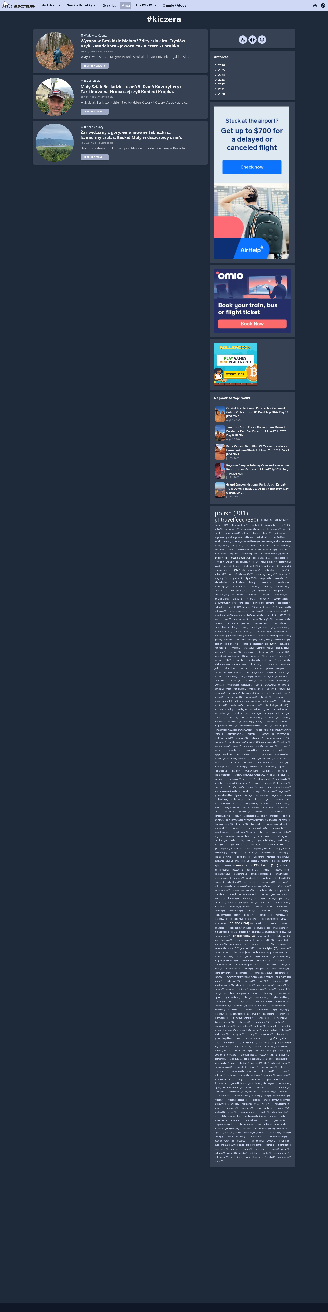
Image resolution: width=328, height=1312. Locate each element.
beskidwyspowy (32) (266, 574)
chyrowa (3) (270, 684)
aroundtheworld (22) (270, 566)
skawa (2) (219, 1161)
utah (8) (264, 519)
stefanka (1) (264, 795)
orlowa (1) (272, 819)
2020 (221, 94)
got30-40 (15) (259, 561)
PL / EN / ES (144, 5)
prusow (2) (232, 783)
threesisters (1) (257, 1136)
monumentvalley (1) (224, 602)
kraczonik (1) (257, 824)
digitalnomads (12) (281, 1128)
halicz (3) (244, 717)
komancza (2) (239, 672)
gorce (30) (239, 570)
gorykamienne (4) (265, 985)
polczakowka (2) (222, 873)
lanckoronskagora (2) (261, 873)
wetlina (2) (249, 647)
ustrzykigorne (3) (265, 647)
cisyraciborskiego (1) (265, 1108)
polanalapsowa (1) (223, 940)
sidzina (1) (286, 742)
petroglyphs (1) (222, 545)
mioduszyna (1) (241, 832)
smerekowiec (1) (264, 890)
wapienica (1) (267, 803)
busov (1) (286, 894)
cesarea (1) (260, 1157)
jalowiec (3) (247, 960)
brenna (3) (251, 598)
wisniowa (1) (231, 989)
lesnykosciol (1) (280, 598)
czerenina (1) (283, 1071)
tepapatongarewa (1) (269, 1116)
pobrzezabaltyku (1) (240, 1062)
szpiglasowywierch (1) (225, 1124)
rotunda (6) (284, 688)
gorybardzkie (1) (222, 1062)
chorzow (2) (267, 758)
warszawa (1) (283, 1075)
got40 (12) (248, 574)
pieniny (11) (260, 676)
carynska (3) (235, 647)
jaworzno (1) (242, 738)
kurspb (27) (235, 894)
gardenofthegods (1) (271, 553)
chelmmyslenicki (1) (224, 774)
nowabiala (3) (253, 869)
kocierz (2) (269, 848)
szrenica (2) (254, 594)
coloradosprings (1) (251, 553)
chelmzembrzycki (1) (224, 856)
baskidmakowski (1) (224, 832)
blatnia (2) (237, 598)
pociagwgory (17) (244, 561)
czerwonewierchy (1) (245, 1132)
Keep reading (92, 65)
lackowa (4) (248, 721)
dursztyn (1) (252, 910)
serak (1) (244, 627)
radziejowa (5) (269, 701)
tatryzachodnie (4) (242, 1046)
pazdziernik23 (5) (279, 811)
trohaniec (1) (233, 1075)
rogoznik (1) (267, 910)
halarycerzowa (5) (223, 619)
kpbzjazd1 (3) (284, 989)
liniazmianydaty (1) (248, 1112)
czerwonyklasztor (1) (224, 964)
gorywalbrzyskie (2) (224, 1038)
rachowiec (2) (283, 807)
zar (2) (279, 848)
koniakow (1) (250, 914)
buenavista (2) (221, 553)
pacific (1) (267, 1153)
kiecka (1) (233, 840)
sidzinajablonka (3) (235, 733)
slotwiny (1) (238, 828)
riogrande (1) (235, 553)
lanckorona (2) (240, 873)
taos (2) (232, 549)
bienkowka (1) (234, 643)
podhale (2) (284, 865)
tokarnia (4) (231, 676)
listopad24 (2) (282, 652)
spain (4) (219, 1136)
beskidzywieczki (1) (224, 615)
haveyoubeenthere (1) (243, 1017)
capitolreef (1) (221, 525)
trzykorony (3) (262, 1022)
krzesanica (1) (274, 1132)
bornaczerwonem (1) (245, 940)
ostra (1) (219, 968)
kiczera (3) (232, 758)
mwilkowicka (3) (283, 779)
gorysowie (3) (280, 1017)
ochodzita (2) (256, 766)
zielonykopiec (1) (280, 981)
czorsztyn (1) (237, 680)
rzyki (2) (256, 754)
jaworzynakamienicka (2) (238, 976)
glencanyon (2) (259, 590)
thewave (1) (275, 529)
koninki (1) (267, 869)
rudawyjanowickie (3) (262, 1001)
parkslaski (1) (221, 762)
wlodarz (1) (264, 1017)
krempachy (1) (283, 906)
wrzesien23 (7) (261, 774)
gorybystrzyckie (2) (281, 692)
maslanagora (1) (282, 725)
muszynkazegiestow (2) (226, 791)
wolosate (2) (256, 717)
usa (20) (218, 566)
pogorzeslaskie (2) (261, 557)
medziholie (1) (240, 660)
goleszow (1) (283, 733)
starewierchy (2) (254, 705)
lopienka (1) (247, 906)
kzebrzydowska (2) (223, 877)
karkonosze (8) (238, 586)
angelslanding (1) (269, 602)
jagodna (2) (251, 697)
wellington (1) (251, 1116)
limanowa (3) (262, 952)
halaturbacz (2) (222, 869)
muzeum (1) (220, 1103)
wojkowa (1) (284, 791)
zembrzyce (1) (244, 856)
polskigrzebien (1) (281, 1087)
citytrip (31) (271, 948)
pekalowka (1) (221, 819)
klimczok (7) (256, 619)
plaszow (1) (238, 952)
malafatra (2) (221, 656)
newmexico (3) (268, 541)
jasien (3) (260, 606)
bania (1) (268, 836)
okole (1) (232, 1001)
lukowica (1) (260, 811)
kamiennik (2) (282, 799)
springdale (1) (284, 602)
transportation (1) (281, 1153)
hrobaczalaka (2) (251, 815)
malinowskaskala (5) (257, 886)
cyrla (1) (269, 668)
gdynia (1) (254, 1067)
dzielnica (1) (231, 668)
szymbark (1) (221, 729)
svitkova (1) (284, 746)
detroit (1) (260, 1144)
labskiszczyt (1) (222, 594)
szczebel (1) (220, 1116)
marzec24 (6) (253, 742)
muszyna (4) (220, 721)
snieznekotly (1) (239, 594)
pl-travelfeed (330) (236, 519)
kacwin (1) (230, 865)
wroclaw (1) (220, 1099)
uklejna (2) (283, 770)
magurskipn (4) (256, 688)
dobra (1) (247, 997)
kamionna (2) (244, 783)
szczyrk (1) (286, 886)
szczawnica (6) (268, 882)
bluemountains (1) (278, 1136)
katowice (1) (247, 1108)
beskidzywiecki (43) (277, 705)
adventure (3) (221, 1120)
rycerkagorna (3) (269, 877)
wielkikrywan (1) (222, 664)
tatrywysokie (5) (231, 1042)
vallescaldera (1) (282, 545)
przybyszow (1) (246, 676)
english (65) (221, 557)
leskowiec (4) (221, 852)
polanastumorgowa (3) (238, 993)
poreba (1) (237, 803)
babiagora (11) (245, 709)
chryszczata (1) (265, 672)
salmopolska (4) (281, 890)
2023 (221, 79)
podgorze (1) (285, 948)
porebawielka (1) (270, 918)
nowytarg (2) (221, 578)
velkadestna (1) (234, 697)
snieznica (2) (284, 993)
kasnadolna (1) (270, 1013)
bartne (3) (219, 688)
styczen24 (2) (249, 779)
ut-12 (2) (286, 525)
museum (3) (256, 1079)
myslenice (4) (251, 770)
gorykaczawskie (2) (280, 997)
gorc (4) (218, 639)
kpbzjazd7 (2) (236, 918)
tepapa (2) (219, 1108)
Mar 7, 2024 (88, 51)
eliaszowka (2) (251, 635)
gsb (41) (273, 643)
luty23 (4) (284, 918)
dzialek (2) (274, 774)
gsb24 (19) (285, 643)
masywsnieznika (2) (268, 1054)
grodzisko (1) (245, 931)
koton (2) (247, 643)
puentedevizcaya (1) (224, 1140)
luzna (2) (287, 795)
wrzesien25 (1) (235, 574)
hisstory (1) (267, 1103)
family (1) (229, 1132)
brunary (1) (233, 898)
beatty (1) (253, 582)
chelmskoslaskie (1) (245, 985)
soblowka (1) (234, 750)
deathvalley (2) (239, 582)
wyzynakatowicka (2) (224, 754)
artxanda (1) (242, 1140)
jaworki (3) (219, 882)
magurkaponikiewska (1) (226, 960)
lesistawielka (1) (237, 1013)
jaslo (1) (218, 668)
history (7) (240, 1079)
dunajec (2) (244, 1022)
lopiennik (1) (268, 1071)
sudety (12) (220, 623)
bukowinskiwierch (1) (267, 1009)
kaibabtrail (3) (263, 537)
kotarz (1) (243, 989)
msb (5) (286, 848)
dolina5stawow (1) (246, 1124)
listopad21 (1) (221, 1013)
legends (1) (236, 1148)
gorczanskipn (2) (258, 923)
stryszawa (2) (221, 742)
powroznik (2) (221, 828)
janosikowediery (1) (255, 656)
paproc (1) (284, 898)
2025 (221, 70)
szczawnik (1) (245, 791)
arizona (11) (263, 529)
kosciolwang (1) (269, 1091)
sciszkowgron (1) (255, 848)
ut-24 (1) (219, 529)
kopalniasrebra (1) (261, 1099)
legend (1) (219, 1132)
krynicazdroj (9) (233, 692)
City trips (109, 5)
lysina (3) (258, 836)
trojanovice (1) (266, 652)
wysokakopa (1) (252, 1091)
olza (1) (237, 914)
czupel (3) (285, 774)
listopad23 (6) (251, 803)
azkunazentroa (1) (236, 1136)
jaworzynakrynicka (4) (250, 701)
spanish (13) (234, 1103)
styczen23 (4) (271, 931)
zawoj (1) (271, 906)
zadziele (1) (285, 783)
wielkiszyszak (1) (270, 1083)
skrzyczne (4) (274, 886)
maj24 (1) (232, 729)
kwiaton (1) (247, 898)
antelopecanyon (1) (239, 590)
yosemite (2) (229, 566)
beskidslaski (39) (240, 557)
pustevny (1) (220, 652)
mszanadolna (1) (235, 1116)
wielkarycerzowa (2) (239, 807)
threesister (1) (261, 1148)
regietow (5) (271, 688)
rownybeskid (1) (251, 750)
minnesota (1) (221, 1128)
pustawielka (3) (237, 635)
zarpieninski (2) (222, 680)
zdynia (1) (284, 1009)
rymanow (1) (233, 684)
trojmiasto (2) (240, 1067)
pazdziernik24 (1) (223, 660)
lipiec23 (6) (284, 877)
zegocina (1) (257, 783)
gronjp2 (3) (236, 852)
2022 (221, 84)
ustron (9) (264, 598)
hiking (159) (269, 865)
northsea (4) (260, 1026)
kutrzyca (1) (220, 993)
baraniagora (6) (240, 713)
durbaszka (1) (241, 956)
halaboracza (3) (265, 762)
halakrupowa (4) (222, 746)
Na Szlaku (49, 5)
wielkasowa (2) (222, 1034)
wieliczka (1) (283, 840)
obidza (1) (264, 635)
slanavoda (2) (221, 770)
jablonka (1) (252, 733)
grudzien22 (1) (247, 948)
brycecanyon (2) (231, 529)
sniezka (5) (267, 586)
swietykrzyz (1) (222, 1148)
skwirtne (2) (284, 721)
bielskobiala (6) (222, 598)
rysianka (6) (269, 709)
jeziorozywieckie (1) (224, 1050)
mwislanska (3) (258, 976)
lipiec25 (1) (251, 578)
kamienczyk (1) (282, 594)
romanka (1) (285, 1083)
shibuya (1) (220, 1153)
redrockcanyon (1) (223, 886)
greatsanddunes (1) (267, 549)
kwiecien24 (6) (235, 721)
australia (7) (236, 1120)
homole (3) (255, 956)
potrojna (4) (220, 758)
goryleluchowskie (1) (224, 795)
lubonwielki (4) (282, 869)
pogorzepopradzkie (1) (280, 635)
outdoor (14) (280, 1022)
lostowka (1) (220, 611)
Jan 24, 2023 (88, 143)
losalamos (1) (221, 549)
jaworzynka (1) (281, 1120)
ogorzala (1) (285, 606)
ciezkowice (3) (221, 799)
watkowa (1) (256, 1075)
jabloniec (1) (220, 902)
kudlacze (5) (268, 770)
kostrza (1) (260, 898)
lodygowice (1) (221, 779)
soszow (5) (256, 713)
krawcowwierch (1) (246, 729)
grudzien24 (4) (281, 631)
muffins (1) (220, 1112)
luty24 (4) (256, 758)
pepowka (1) (245, 811)
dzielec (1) (285, 923)
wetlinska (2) (221, 647)
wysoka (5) (273, 676)
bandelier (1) (266, 545)
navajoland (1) (251, 545)
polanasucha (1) (222, 803)
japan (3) (285, 1148)
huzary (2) (260, 721)
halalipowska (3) (263, 729)
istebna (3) (271, 766)
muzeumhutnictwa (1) (280, 787)
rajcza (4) (235, 762)
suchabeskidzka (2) (258, 828)
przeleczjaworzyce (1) (240, 927)
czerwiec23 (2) (221, 894)
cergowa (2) (284, 684)
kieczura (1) (265, 832)
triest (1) (241, 1157)
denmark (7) (273, 1026)
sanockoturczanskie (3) (265, 1050)
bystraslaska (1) (282, 619)
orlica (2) (219, 697)
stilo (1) (266, 1062)
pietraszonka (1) (222, 890)
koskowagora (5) (282, 639)
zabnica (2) (282, 762)
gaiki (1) (264, 815)
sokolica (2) (284, 676)
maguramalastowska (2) (226, 725)
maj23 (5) (265, 894)
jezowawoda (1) (233, 968)
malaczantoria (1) (281, 1095)
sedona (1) (246, 533)
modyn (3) (285, 964)
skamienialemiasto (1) (225, 1026)
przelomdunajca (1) (245, 964)
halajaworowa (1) (258, 989)
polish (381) (231, 513)
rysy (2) (238, 1058)
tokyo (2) (275, 1148)
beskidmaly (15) (243, 754)
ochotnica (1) (221, 705)
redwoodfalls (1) (281, 1124)
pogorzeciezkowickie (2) (250, 725)
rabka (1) (256, 993)
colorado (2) (284, 549)
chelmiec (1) (267, 1034)
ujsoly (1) (219, 981)
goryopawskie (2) (283, 1042)
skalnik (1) (249, 1087)
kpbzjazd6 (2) (282, 940)
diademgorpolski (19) (239, 944)
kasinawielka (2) (222, 860)
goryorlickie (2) (264, 692)
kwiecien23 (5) (235, 902)
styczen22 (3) (283, 985)
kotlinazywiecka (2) (265, 779)
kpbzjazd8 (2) (233, 948)
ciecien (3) (233, 931)
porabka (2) (267, 754)
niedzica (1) (251, 680)
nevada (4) (266, 582)
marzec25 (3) (271, 606)
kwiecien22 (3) (261, 997)
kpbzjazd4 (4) (281, 960)
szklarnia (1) (273, 923)
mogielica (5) (236, 578)
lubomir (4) (258, 856)
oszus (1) (219, 750)
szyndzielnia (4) (241, 619)
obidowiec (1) (264, 1128)
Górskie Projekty (79, 5)
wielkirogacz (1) (251, 882)
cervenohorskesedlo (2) (226, 627)
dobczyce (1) (221, 844)
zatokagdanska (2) (223, 1067)
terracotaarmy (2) (250, 1103)
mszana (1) (266, 860)
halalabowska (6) (263, 631)
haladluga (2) (257, 1140)
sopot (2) (286, 1062)
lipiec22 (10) (285, 931)
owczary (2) (220, 898)
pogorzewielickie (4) (265, 840)
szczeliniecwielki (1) (224, 1095)
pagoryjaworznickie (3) (278, 738)
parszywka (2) (265, 639)
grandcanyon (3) (234, 537)
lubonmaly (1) (268, 993)
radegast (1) (235, 652)
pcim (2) (286, 815)
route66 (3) (237, 541)
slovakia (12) (285, 656)
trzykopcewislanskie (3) (255, 819)
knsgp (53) (271, 1038)
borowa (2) (282, 1034)
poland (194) (239, 923)
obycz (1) (268, 799)
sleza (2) (239, 1038)
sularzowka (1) (236, 819)
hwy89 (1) (219, 537)
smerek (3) (284, 664)
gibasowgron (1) (222, 848)
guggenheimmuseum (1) (226, 1144)
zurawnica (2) (268, 852)
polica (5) (257, 709)
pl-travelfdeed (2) (249, 1054)
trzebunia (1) (221, 643)
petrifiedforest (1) (281, 537)
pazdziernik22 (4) (265, 940)
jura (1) (267, 1095)
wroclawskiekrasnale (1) (239, 1099)
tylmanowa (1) (282, 944)
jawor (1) (275, 894)
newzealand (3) (282, 1103)
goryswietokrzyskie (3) (225, 1030)
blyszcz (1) (269, 944)
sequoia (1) (265, 578)
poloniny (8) (235, 906)
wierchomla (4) (222, 635)
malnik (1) (272, 791)
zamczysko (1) (257, 844)
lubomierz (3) (248, 606)
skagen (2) (257, 1030)
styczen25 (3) (261, 623)
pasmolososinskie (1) (280, 952)
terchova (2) (271, 656)
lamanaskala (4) (282, 754)
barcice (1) (245, 668)
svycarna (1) (283, 627)
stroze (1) (268, 725)
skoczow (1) (272, 561)
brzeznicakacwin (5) (281, 860)
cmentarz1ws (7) (222, 787)
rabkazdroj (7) (270, 570)
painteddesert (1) (251, 541)
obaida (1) (243, 1153)
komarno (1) (284, 1091)
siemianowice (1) (282, 758)
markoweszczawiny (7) (225, 709)
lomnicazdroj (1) (243, 631)
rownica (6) (220, 561)
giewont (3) (261, 1132)
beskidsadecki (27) (223, 631)
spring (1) (248, 1148)
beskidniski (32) (282, 672)
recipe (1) (232, 1112)
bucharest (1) (284, 1144)
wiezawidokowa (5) (244, 774)
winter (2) (271, 1140)
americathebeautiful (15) (248, 566)
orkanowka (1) (221, 923)
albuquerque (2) (283, 541)
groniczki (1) (275, 815)
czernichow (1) (283, 1046)
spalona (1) (268, 1058)
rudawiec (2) (284, 1050)
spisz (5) (262, 680)
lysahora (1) (254, 660)
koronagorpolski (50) (226, 701)
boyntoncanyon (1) (281, 533)
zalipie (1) (285, 1116)
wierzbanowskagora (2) (278, 856)
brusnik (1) (284, 1013)
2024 (221, 75)
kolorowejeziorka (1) (233, 1087)
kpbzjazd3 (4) (262, 968)
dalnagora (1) (221, 927)
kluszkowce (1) (272, 964)
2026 (221, 65)
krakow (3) (259, 948)
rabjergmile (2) (244, 1030)
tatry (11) (219, 1042)
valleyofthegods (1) (243, 602)
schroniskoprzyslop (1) (243, 890)
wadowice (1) (283, 956)
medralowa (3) (283, 709)
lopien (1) (219, 997)
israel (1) (250, 1157)
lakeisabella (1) (222, 582)
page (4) (286, 529)
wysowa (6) (272, 721)
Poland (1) (284, 1140)
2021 (221, 89)
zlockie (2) (285, 717)
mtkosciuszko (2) (253, 1120)
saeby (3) (252, 1034)
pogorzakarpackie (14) (225, 836)
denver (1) (286, 553)
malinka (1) (256, 1083)
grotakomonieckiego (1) (278, 844)
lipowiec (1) (220, 976)
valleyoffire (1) (221, 606)
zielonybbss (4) (240, 886)
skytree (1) (232, 1153)
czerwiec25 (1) (282, 586)
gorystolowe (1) (242, 1095)
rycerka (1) (256, 807)
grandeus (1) (221, 944)
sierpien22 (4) (263, 960)
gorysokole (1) (282, 1001)
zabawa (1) (282, 910)
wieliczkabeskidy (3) (281, 832)
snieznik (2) (284, 1054)
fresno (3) (286, 566)
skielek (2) (229, 811)
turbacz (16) (220, 574)
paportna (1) (238, 1071)
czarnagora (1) (236, 910)
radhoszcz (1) (250, 652)
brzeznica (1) (282, 873)
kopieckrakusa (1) (223, 952)
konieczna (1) (284, 819)
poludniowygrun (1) (258, 664)
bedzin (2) (282, 750)
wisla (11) (230, 561)
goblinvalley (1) (272, 525)
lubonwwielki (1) (238, 860)
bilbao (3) (286, 1132)
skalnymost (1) (240, 1005)
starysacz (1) (282, 668)
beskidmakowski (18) (247, 639)
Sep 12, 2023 (88, 97)
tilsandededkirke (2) (272, 1030)
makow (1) (254, 832)
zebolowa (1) (221, 840)
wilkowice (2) (235, 779)
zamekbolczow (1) (223, 1005)
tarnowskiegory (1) (281, 1099)
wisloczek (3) (247, 684)
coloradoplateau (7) (239, 525)
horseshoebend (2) (262, 533)
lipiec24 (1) (266, 697)
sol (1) (217, 811)
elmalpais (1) (237, 545)
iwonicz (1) (220, 684)
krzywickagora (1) (282, 836)
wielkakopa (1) (263, 1087)
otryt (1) (245, 1075)
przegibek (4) (270, 615)
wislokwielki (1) (235, 1009)
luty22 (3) (244, 1001)
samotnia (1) (221, 590)
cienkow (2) (257, 611)
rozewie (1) (256, 1062)
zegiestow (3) (251, 787)
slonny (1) (284, 1067)
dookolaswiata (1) (280, 1112)
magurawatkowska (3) (236, 688)
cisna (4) (273, 664)
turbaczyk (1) (221, 931)
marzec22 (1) (264, 1005)
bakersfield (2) (281, 578)
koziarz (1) (256, 944)
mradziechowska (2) (224, 985)
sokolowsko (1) (254, 1013)
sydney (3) (234, 1128)
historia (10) (263, 787)
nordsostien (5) (245, 1026)
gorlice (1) (284, 1038)
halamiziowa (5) (222, 713)
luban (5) (284, 570)
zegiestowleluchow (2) (277, 824)
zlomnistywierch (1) (224, 972)
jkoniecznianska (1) (224, 824)
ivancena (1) (284, 660)
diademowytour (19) (281, 1005)
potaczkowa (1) (252, 918)
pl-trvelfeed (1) (222, 1017)
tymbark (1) (284, 574)
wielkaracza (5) (222, 807)
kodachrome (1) (248, 529)
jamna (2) (249, 1009)
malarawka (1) (221, 906)
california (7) (285, 561)
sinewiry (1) (260, 906)
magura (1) (276, 795)
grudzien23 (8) (271, 783)
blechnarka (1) (254, 799)
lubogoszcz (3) (253, 860)
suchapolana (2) (244, 836)
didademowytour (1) (224, 1022)
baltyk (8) (286, 1030)
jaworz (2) (250, 952)
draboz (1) (239, 877)
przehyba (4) (284, 701)
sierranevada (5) (222, 570)
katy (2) (259, 684)
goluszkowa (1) (250, 902)
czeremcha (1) (282, 972)
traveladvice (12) (249, 1128)
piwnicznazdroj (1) (280, 968)
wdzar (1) (259, 964)
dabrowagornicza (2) (253, 746)
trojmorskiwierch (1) (224, 1058)
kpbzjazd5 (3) (283, 936)
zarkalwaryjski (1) (223, 936)
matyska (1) (249, 981)
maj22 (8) (263, 981)
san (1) (268, 1120)
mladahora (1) (269, 807)
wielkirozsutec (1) (236, 656)
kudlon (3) (219, 989)
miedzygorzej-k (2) (223, 766)
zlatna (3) (219, 733)
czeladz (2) (268, 750)
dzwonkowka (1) (283, 1157)
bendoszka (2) (252, 877)
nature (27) (283, 1108)
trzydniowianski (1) (223, 1046)
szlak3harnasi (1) (223, 914)
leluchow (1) (242, 824)
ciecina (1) (249, 762)
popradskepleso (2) (253, 1058)
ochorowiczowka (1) (224, 815)
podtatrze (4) (267, 733)
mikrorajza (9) (257, 738)
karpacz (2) (253, 586)
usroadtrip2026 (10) (279, 519)
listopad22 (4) (221, 918)
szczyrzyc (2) (258, 931)
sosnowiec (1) (271, 746)
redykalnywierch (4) (281, 729)
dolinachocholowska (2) (264, 1046)
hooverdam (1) (282, 582)
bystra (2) (239, 795)
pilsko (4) (252, 1005)
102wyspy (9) (237, 787)
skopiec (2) (220, 1001)
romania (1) (271, 1144)
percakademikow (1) (276, 1079)
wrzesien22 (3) (269, 956)
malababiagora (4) (237, 742)
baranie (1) (220, 1009)
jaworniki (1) (270, 1075)
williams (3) (249, 537)
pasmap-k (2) (251, 852)
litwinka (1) (220, 910)
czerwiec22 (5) (273, 976)
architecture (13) (222, 1079)
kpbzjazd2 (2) (233, 981)
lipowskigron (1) (281, 557)
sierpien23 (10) (238, 848)
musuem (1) (233, 1108)
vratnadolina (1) (239, 664)
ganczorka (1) (266, 914)
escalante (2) (257, 525)
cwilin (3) (272, 989)
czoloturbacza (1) (261, 927)
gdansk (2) (276, 1062)
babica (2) (283, 852)
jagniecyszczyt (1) (248, 1042)
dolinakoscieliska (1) (224, 1083)
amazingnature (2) (266, 936)
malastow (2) (237, 799)
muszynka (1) (259, 791)
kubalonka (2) (282, 713)
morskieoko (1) (264, 1124)
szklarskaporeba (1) (278, 590)
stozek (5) (268, 713)
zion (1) (256, 602)
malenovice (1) (269, 660)
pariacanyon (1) (232, 533)
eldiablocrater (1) (223, 541)
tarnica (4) (233, 717)
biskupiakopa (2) (266, 1042)
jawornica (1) (244, 758)
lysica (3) (285, 1026)
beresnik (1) (220, 948)
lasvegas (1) (283, 882)
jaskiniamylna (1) (243, 1083)
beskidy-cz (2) (282, 647)
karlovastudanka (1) (279, 623)
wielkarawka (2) (282, 902)
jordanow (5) (237, 705)
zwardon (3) (241, 766)
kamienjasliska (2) (263, 972)
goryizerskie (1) (236, 1091)
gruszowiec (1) (233, 997)
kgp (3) (218, 1087)
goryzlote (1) (233, 1054)
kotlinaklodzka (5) (243, 1050)
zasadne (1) (229, 639)
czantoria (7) (221, 717)
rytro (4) (258, 668)
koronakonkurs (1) (254, 1038)
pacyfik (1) (265, 1112)
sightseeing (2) (222, 1157)
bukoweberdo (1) (270, 1067)
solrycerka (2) (282, 803)
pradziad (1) (246, 623)
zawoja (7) (236, 746)
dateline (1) (255, 1153)
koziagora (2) (251, 795)
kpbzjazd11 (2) (266, 902)
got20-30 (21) (284, 615)
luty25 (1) (268, 619)
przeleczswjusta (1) (224, 956)
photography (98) (244, 936)
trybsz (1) (219, 865)
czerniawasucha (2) (270, 742)
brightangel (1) (222, 586)
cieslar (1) (236, 770)
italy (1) (232, 1157)
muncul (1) (286, 976)
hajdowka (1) (247, 840)
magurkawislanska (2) (277, 611)
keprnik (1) (256, 627)
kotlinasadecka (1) (223, 672)
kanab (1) (219, 533)
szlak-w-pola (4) (271, 717)
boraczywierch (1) (250, 894)
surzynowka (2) (279, 828)
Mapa (125, 5)
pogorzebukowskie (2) (279, 680)
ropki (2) (271, 1157)
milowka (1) (220, 783)
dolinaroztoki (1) (243, 972)
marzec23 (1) (282, 914)
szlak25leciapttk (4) (224, 738)
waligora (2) (238, 1034)
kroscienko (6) (254, 570)
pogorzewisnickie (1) (238, 844)
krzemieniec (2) (222, 1071)
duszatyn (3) (252, 672)
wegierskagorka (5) (239, 611)
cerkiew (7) (220, 692)
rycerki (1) (258, 615)
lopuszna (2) (238, 869)
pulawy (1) (219, 676)
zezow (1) (272, 898)
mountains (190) (247, 865)
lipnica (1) (283, 766)
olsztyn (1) (257, 1095)
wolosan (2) (220, 1075)
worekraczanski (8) (243, 615)
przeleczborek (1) (280, 927)
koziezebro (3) (249, 692)
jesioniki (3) (233, 623)
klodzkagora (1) (283, 1058)
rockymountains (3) (247, 549)
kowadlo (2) (220, 1054)
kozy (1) (238, 815)
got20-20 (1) (235, 606)
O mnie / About (174, 5)
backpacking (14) (247, 1144)
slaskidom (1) (221, 1091)
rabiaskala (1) (253, 1071)
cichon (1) (248, 968)
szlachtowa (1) (234, 882)
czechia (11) (269, 627)
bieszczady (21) (260, 643)
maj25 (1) (267, 594)
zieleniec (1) (282, 697)
